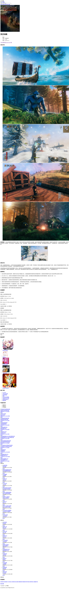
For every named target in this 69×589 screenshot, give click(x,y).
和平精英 (4, 572)
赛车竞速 (28, 581)
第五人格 (4, 532)
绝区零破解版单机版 (6, 470)
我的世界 (4, 568)
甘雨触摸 (4, 475)
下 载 (1, 42)
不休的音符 (5, 541)
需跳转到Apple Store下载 (7, 42)
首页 (1, 4)
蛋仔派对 (4, 523)
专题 (9, 4)
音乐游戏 (17, 581)
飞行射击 (9, 581)
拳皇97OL (4, 536)
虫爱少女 (4, 479)
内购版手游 (35, 581)
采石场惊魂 (5, 394)
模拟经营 (24, 581)
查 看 (4, 468)
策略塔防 (20, 581)
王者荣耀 (4, 563)
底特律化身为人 (6, 399)
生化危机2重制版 (6, 397)
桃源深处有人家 (6, 550)
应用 (5, 4)
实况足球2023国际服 (6, 511)
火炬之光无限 (5, 393)
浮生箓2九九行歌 (6, 398)
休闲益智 (6, 581)
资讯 (7, 4)
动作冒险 (13, 581)
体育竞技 (31, 581)
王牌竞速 (4, 554)
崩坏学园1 (4, 466)
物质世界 (4, 400)
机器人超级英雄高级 (6, 493)
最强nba (4, 559)
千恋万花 (4, 484)
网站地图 (2, 583)
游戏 (3, 4)
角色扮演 (2, 581)
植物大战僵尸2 (5, 545)
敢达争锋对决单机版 (6, 488)
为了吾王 (4, 392)
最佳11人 (4, 502)
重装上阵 (4, 527)
